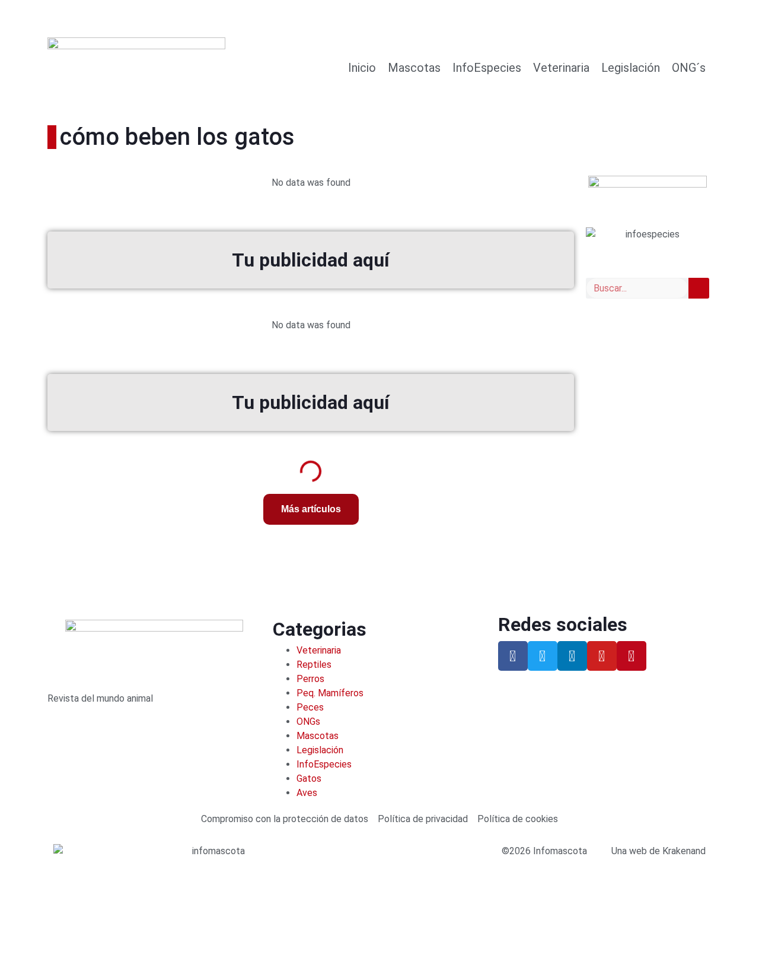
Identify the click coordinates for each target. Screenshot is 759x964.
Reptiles (313, 664)
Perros (310, 678)
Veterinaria (561, 68)
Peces (310, 707)
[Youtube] (602, 656)
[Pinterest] (631, 656)
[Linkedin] (572, 656)
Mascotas (414, 68)
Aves (306, 792)
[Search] (698, 288)
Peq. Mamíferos (329, 693)
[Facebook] (513, 656)
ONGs (308, 721)
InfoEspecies (486, 68)
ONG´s (689, 68)
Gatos (308, 778)
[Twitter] (542, 656)
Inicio (362, 68)
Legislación (630, 68)
